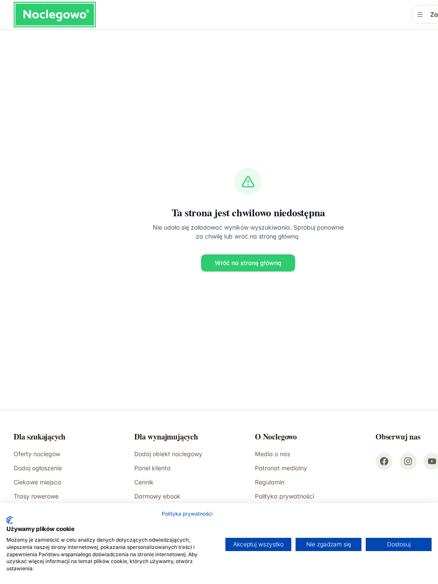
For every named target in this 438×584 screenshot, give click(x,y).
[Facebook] (384, 461)
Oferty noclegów (37, 453)
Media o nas (272, 453)
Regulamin (269, 482)
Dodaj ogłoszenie (38, 468)
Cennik (144, 482)
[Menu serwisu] (420, 14)
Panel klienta (152, 468)
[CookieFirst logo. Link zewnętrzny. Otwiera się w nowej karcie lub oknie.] (9, 520)
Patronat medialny (281, 468)
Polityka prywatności (187, 513)
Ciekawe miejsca (37, 482)
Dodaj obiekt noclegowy (168, 453)
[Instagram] (408, 461)
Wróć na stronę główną (248, 262)
